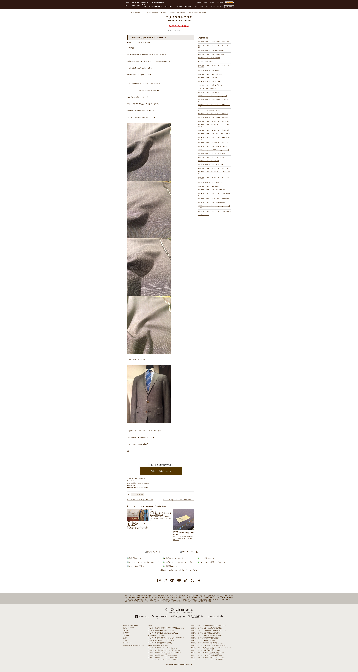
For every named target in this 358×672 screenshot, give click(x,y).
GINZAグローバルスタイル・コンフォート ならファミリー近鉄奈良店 (214, 178)
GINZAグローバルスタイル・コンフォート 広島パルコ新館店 (214, 194)
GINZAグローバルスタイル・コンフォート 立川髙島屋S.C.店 (214, 100)
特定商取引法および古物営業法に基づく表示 (133, 645)
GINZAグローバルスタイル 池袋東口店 (208, 92)
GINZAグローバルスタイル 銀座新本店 (208, 70)
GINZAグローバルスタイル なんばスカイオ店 (210, 164)
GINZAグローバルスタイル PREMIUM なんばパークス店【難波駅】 (206, 635)
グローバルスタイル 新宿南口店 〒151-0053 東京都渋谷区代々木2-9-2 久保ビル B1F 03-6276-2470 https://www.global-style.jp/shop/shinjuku (138, 483)
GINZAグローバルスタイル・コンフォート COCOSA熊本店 (214, 211)
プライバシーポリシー (128, 642)
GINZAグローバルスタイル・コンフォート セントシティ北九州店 (214, 206)
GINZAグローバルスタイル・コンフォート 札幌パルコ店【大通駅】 (163, 627)
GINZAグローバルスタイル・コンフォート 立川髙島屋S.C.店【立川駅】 (164, 650)
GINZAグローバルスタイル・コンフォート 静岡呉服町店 (213, 130)
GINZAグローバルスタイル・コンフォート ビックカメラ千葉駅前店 (214, 125)
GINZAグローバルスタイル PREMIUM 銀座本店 (211, 50)
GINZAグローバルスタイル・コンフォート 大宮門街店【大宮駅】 (163, 657)
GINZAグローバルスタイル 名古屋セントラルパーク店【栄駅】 (205, 632)
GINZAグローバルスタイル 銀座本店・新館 (210, 77)
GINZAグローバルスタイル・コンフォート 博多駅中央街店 (214, 198)
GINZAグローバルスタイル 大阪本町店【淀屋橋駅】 (203, 640)
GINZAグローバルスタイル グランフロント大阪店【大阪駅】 (205, 637)
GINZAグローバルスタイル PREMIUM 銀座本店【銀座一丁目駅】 (163, 630)
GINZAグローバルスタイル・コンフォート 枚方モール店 (213, 168)
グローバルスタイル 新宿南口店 (207, 88)
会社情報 (199, 2)
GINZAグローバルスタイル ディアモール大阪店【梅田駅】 (204, 638)
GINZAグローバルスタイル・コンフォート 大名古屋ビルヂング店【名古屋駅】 (209, 630)
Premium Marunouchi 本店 (205, 61)
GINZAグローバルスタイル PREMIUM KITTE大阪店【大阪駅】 (205, 633)
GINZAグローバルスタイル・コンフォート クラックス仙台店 (214, 46)
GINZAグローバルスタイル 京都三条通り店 (210, 182)
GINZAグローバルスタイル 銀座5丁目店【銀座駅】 (159, 642)
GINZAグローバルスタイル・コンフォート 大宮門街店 (213, 117)
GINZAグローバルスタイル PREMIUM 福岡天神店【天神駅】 (205, 654)
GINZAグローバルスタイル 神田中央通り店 (210, 85)
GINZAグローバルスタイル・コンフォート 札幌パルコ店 (213, 41)
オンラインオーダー (203, 215)
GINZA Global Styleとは (155, 6)
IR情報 (205, 2)
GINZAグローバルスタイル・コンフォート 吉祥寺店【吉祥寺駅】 (163, 649)
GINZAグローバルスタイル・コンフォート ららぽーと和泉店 (214, 172)
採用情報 (212, 2)
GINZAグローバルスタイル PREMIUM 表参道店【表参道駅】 (162, 632)
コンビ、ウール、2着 (137, 494)
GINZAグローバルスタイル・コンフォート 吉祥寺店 (212, 96)
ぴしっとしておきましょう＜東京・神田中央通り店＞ (178, 500)
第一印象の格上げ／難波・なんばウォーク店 (140, 500)
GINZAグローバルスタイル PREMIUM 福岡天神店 (212, 202)
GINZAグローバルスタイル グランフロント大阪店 (211, 153)
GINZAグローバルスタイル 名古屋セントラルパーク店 (213, 142)
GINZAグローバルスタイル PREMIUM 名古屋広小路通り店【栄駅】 (206, 628)
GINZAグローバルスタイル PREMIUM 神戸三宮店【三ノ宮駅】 (205, 650)
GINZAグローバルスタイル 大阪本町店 (208, 161)
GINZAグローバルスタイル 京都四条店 (208, 186)
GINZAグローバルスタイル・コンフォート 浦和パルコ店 (213, 121)
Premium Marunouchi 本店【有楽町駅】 (157, 635)
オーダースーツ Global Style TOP (130, 625)
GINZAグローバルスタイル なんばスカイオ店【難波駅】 (204, 642)
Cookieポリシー (126, 643)
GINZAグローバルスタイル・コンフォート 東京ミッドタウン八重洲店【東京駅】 (166, 637)
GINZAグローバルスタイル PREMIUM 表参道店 (211, 54)
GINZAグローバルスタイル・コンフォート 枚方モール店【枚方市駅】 (207, 643)
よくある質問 (126, 632)
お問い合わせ (220, 2)
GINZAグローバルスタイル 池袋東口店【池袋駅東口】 (160, 647)
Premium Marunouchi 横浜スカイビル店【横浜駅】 (159, 654)
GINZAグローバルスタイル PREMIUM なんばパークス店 (213, 150)
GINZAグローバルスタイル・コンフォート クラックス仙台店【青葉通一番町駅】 (166, 628)
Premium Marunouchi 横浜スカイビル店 (209, 110)
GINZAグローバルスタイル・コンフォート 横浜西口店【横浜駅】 (163, 655)
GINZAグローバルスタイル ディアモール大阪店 (211, 157)
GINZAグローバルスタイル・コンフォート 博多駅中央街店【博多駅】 (207, 655)
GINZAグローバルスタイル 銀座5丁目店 (209, 81)
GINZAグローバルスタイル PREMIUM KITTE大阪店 (212, 146)
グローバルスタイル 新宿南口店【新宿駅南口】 (158, 645)
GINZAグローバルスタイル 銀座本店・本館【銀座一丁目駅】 (162, 640)
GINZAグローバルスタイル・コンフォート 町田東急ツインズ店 (214, 105)
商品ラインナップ (170, 6)
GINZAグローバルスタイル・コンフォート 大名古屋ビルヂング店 (214, 138)
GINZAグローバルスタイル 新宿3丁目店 (209, 58)
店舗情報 (179, 6)
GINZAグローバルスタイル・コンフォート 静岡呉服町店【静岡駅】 (206, 627)
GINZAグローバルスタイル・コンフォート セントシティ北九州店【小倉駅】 (209, 657)
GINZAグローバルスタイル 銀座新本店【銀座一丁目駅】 (161, 638)
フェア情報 (188, 6)
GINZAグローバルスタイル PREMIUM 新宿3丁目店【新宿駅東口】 (163, 633)
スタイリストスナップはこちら (179, 26)
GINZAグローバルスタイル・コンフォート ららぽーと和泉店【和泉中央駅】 (209, 645)
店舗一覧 (125, 628)
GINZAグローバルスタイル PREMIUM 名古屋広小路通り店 (214, 133)
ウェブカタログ (126, 633)
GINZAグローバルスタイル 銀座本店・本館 (210, 74)
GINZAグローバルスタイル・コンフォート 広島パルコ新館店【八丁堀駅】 (208, 652)
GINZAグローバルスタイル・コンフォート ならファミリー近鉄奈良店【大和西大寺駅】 (211, 647)
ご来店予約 (229, 6)
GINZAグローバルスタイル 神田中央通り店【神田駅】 (160, 643)
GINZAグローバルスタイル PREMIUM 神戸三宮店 (212, 189)
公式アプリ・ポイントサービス (214, 6)
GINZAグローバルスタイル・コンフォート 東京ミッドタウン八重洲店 (214, 66)
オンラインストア (198, 6)
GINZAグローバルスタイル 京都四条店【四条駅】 (202, 649)
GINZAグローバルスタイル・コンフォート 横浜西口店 (213, 114)
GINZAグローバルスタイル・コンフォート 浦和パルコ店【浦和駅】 (163, 659)
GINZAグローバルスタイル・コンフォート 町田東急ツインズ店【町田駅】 (165, 652)
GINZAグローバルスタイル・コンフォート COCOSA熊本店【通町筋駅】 (208, 659)
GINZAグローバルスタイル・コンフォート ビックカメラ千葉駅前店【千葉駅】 (209, 625)
